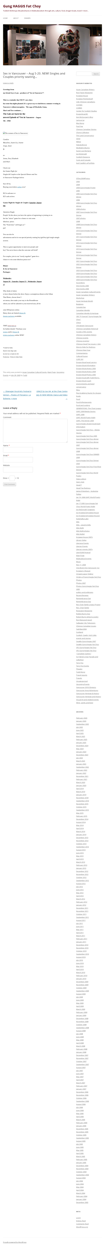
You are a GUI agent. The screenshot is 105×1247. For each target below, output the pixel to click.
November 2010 (82, 948)
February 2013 (81, 865)
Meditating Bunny (83, 148)
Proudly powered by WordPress (14, 1242)
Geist (78, 138)
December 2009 (82, 982)
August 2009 (81, 994)
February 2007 (81, 1086)
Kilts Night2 (80, 534)
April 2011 (80, 932)
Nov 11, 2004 (81, 565)
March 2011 (80, 936)
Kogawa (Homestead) (84, 99)
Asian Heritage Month (84, 301)
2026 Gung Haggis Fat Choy (86, 279)
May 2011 (79, 929)
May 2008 (79, 1040)
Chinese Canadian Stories (86, 129)
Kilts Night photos (83, 531)
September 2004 (82, 1175)
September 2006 (82, 1101)
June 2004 (80, 1184)
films (78, 390)
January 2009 (81, 1015)
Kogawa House (82, 96)
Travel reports (81, 675)
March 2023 (80, 761)
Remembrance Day (83, 601)
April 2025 (80, 733)
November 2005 (82, 1132)
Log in (78, 1218)
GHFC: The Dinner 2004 (85, 420)
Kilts (77, 522)
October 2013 (81, 844)
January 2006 (81, 1126)
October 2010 (81, 951)
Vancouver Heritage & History (87, 693)
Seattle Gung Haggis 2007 (86, 641)
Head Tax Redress (83, 488)
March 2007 (80, 1083)
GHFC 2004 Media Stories (86, 411)
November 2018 (82, 798)
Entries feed (81, 1221)
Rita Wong (80, 123)
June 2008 (80, 1037)
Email (6, 455)
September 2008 (82, 1028)
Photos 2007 (81, 583)
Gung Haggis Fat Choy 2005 (86, 436)
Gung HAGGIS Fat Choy (22, 6)
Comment (7, 417)
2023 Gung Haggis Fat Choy (86, 270)
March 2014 (80, 831)
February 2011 (81, 939)
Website (6, 465)
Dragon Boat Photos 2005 (86, 375)
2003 (78, 181)
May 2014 (79, 825)
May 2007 (79, 1077)
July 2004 (79, 1181)
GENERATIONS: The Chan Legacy (88, 408)
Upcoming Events (83, 684)
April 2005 (80, 1153)
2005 (78, 191)
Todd (25, 375)
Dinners (27, 18)
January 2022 (81, 773)
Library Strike (81, 540)
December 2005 (82, 1129)
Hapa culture (81, 479)
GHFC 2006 (80, 414)
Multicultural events (83, 558)
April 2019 (80, 788)
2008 (78, 221)
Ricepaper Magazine (84, 611)
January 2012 (81, 905)
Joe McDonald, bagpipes (85, 509)
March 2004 (80, 1193)
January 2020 (81, 785)
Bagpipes (79, 304)
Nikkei (78, 142)
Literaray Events (82, 543)
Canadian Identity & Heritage (87, 313)
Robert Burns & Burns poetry (87, 617)
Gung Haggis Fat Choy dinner (87, 439)
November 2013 (82, 841)
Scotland (79, 632)
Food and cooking (83, 405)
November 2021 (82, 776)
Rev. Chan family (82, 608)
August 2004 (81, 1178)
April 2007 (80, 1080)
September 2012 (82, 880)
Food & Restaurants (84, 402)
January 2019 (81, 795)
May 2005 (79, 1150)
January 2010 (81, 978)
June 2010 (80, 963)
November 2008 (82, 1021)
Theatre (79, 669)
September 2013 (82, 847)
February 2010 (81, 975)
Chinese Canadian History (86, 335)
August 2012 (81, 883)
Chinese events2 (82, 341)
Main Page (52, 372)
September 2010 (82, 954)
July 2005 (79, 1144)
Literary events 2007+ (84, 549)
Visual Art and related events (87, 699)
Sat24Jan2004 (81, 629)
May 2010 (79, 966)
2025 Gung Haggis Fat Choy (86, 276)
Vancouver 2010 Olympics (86, 687)
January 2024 (81, 752)
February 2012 (81, 902)
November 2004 (82, 1169)
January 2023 (81, 764)
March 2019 (80, 791)
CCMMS (79, 108)
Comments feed (82, 1224)
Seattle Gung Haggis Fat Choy (87, 644)
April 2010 (80, 969)
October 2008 (81, 1024)
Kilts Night (80, 528)
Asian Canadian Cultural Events (34, 372)
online (19, 187)
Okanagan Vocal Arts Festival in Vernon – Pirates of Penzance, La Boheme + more (17, 395)
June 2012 (80, 890)
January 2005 (81, 1162)
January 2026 (81, 721)
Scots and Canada (83, 160)
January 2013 (81, 868)
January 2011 (81, 942)
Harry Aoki (80, 482)
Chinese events (82, 338)
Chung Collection (82, 132)
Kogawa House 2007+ (84, 537)
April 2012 (80, 896)
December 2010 (82, 945)
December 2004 (82, 1165)
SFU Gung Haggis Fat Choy (86, 647)
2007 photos (81, 218)
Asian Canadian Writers (85, 89)
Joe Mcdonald (81, 154)
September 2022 (82, 767)
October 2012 (81, 877)
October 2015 (81, 807)
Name (6, 445)
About (16, 18)
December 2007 (82, 1055)
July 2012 (79, 886)
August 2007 (81, 1067)
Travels (79, 678)
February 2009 (81, 1012)
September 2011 (82, 917)
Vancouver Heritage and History (88, 696)
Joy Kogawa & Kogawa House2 (88, 516)
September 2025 (82, 724)
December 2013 (82, 837)
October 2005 (81, 1135)
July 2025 (79, 727)
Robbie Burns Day (83, 614)
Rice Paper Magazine (84, 92)
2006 (78, 200)
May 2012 (79, 893)
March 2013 (80, 862)
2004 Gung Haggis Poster (86, 188)
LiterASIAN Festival (83, 552)
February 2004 (81, 1196)
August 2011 (81, 920)
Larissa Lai (80, 120)
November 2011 (82, 911)
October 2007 (81, 1061)
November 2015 (82, 804)
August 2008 (81, 1031)
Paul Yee (79, 126)
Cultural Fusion (82, 356)
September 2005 (82, 1138)
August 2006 (81, 1104)
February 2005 (81, 1159)
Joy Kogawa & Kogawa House (87, 512)
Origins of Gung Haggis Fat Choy (88, 577)
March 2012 (80, 899)
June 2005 (80, 1147)
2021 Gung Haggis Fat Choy (86, 261)
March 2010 (80, 972)
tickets (5, 332)
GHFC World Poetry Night (85, 417)
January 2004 (81, 1199)
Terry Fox (79, 663)
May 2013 (79, 856)
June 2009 (80, 1000)
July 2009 (79, 997)
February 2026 (81, 718)
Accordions (80, 283)
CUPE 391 (79, 359)
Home (5, 18)
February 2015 (81, 816)
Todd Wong (80, 672)
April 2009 (80, 1006)
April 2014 (80, 828)
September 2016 (82, 801)
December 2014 (82, 819)
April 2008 (80, 1043)
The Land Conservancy (85, 135)
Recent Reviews (82, 595)
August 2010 (81, 957)
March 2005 (80, 1156)
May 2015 (79, 813)
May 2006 (79, 1113)
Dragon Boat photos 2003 (86, 368)
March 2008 (80, 1046)
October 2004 (81, 1172)
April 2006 (80, 1116)
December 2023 (82, 755)
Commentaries (82, 353)
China (78, 322)
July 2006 (79, 1107)
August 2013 (81, 850)
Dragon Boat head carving (86, 362)
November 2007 (82, 1058)
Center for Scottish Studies (86, 111)
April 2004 (80, 1190)
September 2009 (82, 991)
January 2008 (81, 1052)
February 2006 (81, 1123)
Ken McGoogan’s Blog (84, 117)
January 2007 (81, 1089)
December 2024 (82, 745)
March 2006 (80, 1119)
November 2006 (82, 1095)
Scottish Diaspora (83, 157)
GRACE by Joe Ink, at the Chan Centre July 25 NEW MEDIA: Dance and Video (51, 395)
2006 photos (81, 209)
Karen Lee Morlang (83, 151)
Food (78, 399)
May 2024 (79, 749)
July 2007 (79, 1070)
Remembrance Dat (83, 598)
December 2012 (82, 871)
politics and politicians (84, 592)
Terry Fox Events (82, 666)
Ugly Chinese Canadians (85, 102)
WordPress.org (82, 1227)
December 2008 (82, 1018)
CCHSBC (79, 105)
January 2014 (81, 834)
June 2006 (80, 1110)
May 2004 (79, 1187)
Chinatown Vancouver (84, 325)
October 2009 (81, 988)
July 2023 (79, 758)
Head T (79, 485)
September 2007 (82, 1064)
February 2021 (81, 779)
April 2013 (80, 859)
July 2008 (79, 1034)
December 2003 (82, 1202)
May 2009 (79, 1003)
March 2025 (80, 736)
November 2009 (82, 985)
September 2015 (82, 810)
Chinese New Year (83, 350)
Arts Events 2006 (82, 289)
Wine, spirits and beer (84, 703)
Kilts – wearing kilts (83, 525)
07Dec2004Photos (83, 178)
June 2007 (80, 1074)
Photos (79, 580)
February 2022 (81, 770)
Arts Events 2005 (82, 286)
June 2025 (80, 730)
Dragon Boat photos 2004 (86, 371)
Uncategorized (82, 681)
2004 (78, 184)
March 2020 (80, 782)
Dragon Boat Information (85, 365)
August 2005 (81, 1141)
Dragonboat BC (82, 114)
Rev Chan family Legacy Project (88, 604)
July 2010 (79, 960)
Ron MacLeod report (84, 620)
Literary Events (82, 546)
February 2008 (81, 1049)
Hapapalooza (81, 145)
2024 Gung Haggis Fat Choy (86, 273)
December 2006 (82, 1092)
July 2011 (79, 923)
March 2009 (80, 1009)
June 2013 (80, 853)
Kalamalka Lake (82, 519)
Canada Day (81, 307)
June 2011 (80, 926)
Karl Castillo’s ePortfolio (85, 163)
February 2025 (81, 739)
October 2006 (81, 1098)
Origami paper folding (84, 574)
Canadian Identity (83, 310)
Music (78, 562)
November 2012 (82, 874)
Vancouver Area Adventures (87, 690)
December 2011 (82, 908)
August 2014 (81, 822)
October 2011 (81, 914)
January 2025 (81, 742)
